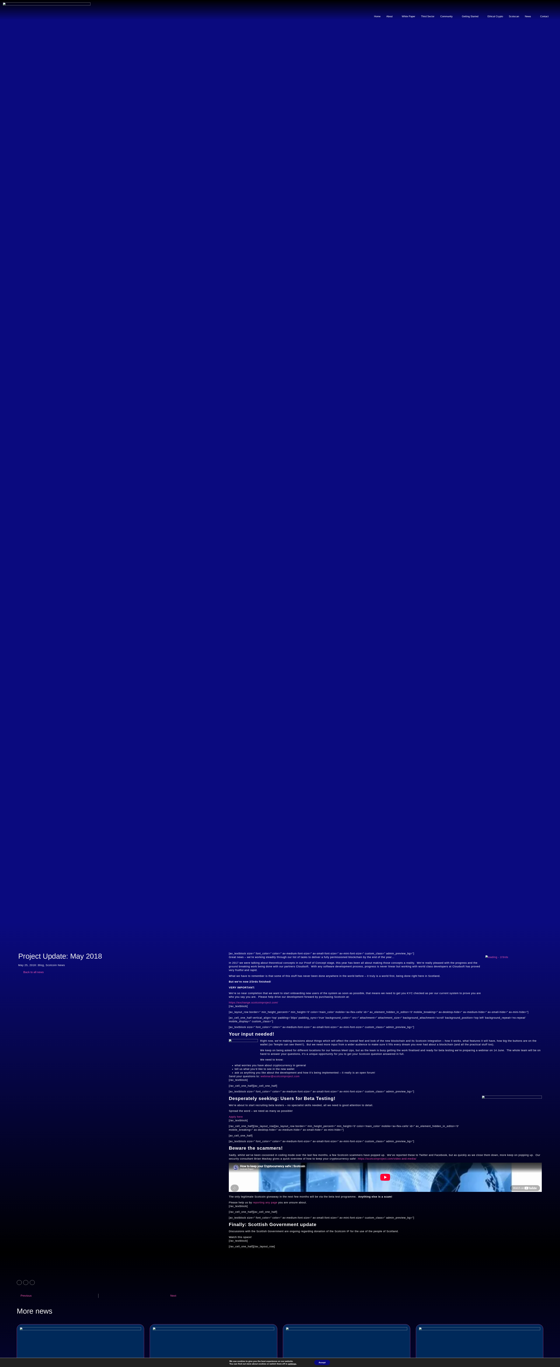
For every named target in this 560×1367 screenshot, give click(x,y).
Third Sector (427, 16)
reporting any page (265, 1202)
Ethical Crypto (495, 16)
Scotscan (514, 16)
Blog (41, 965)
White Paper (408, 16)
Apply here (236, 1116)
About (389, 16)
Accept (322, 1362)
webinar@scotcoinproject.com (280, 1076)
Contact (544, 16)
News (528, 16)
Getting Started (470, 16)
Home (377, 16)
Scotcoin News (55, 965)
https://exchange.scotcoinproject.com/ (253, 1002)
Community (446, 16)
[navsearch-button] (549, 6)
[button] (19, 1282)
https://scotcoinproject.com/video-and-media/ (387, 1158)
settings (292, 1364)
